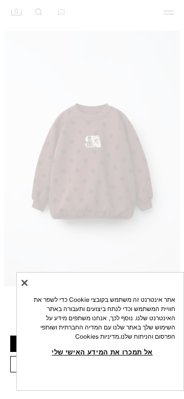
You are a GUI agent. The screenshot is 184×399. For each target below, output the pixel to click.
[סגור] (24, 283)
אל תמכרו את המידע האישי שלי (102, 352)
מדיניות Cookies (97, 336)
